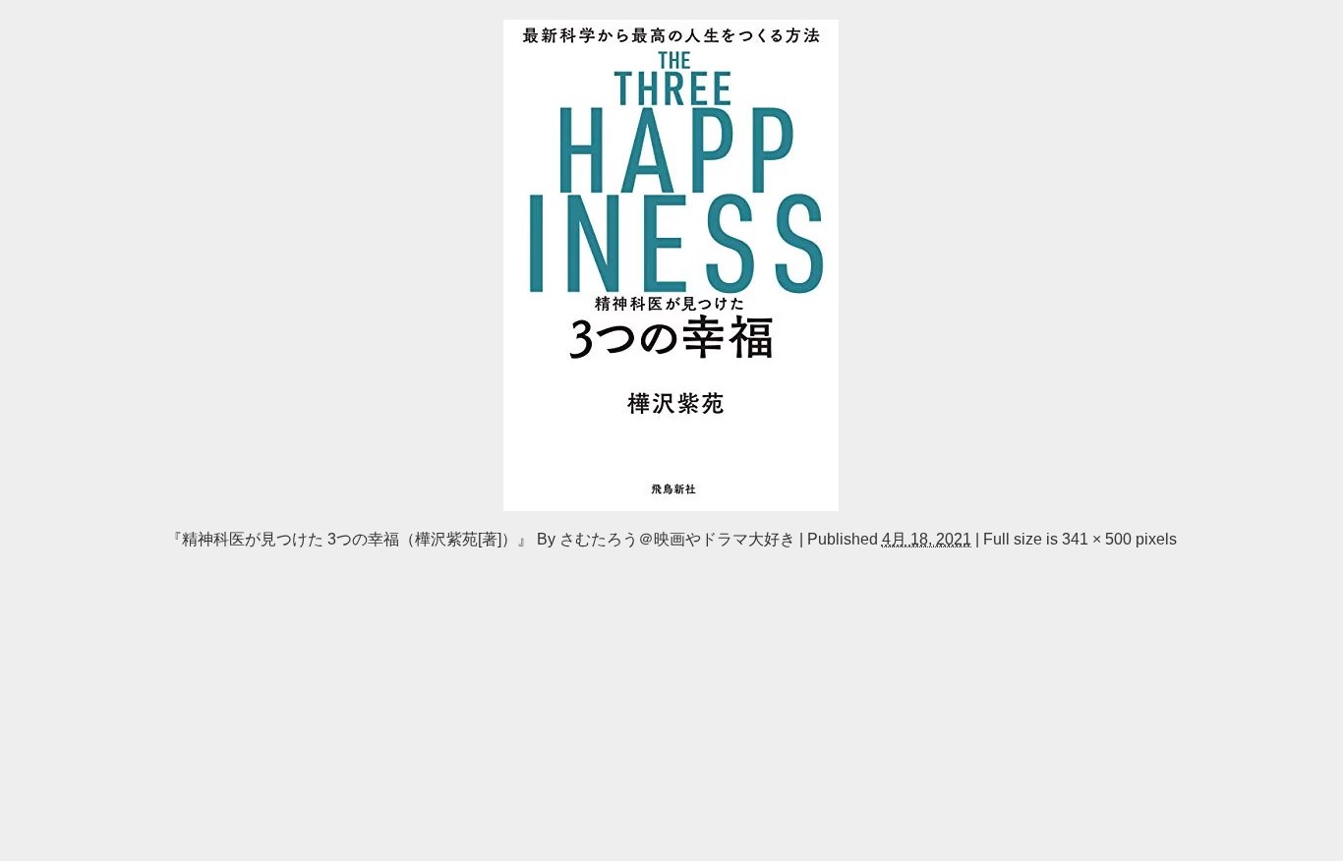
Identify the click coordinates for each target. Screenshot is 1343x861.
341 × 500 (1097, 538)
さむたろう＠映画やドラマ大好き (677, 538)
